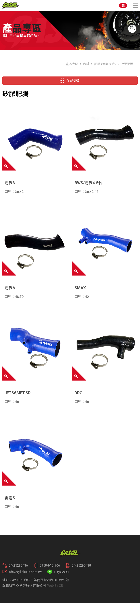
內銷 (86, 64)
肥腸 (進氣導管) (105, 64)
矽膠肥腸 (127, 64)
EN (123, 5)
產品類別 (73, 80)
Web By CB (55, 585)
